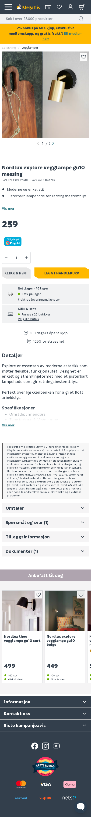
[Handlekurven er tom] (81, 7)
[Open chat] (80, 806)
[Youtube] (56, 746)
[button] (81, 18)
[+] (26, 258)
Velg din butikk (28, 319)
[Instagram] (45, 746)
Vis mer (8, 208)
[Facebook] (34, 746)
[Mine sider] (59, 7)
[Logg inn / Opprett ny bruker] (70, 7)
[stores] (48, 7)
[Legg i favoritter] (83, 57)
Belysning (9, 47)
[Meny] (8, 7)
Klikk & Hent (16, 273)
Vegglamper (29, 47)
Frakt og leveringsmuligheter (39, 299)
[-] (6, 258)
